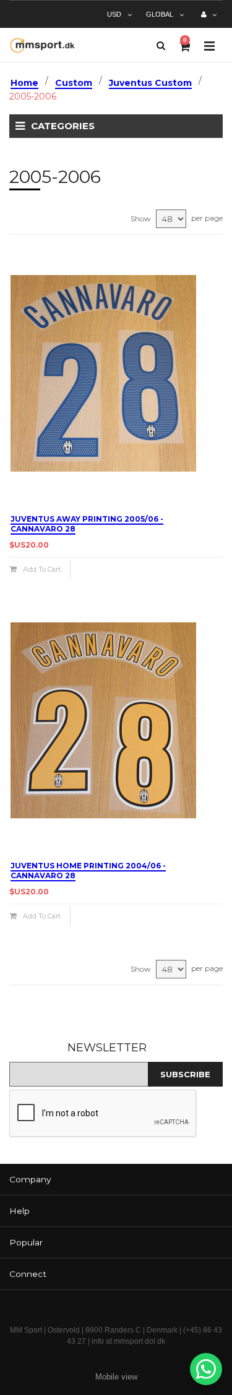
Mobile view (116, 1376)
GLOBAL (159, 14)
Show (141, 218)
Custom (73, 82)
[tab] (116, 1179)
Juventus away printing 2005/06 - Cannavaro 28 (87, 523)
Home (24, 82)
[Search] (161, 45)
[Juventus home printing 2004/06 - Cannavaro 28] (116, 720)
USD (114, 14)
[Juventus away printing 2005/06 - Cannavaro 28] (116, 373)
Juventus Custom (150, 82)
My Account (209, 19)
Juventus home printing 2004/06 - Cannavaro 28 (88, 870)
